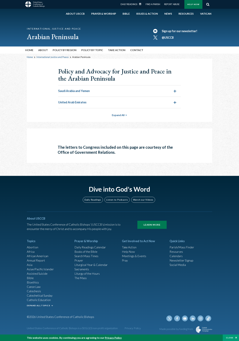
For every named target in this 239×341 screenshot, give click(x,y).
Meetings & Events (134, 256)
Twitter (169, 318)
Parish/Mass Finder (182, 247)
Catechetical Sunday (40, 295)
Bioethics (33, 282)
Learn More (152, 224)
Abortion (32, 247)
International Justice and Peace (52, 57)
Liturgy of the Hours (87, 273)
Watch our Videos (143, 199)
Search (207, 4)
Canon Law (33, 287)
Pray (125, 260)
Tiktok (208, 318)
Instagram (200, 318)
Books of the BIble (85, 251)
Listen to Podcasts (117, 199)
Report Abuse (171, 4)
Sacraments (81, 269)
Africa (30, 251)
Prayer (78, 260)
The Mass (80, 278)
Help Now (193, 4)
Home (29, 50)
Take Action (129, 247)
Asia (29, 265)
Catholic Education (39, 300)
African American (37, 256)
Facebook (177, 318)
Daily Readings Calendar (141, 4)
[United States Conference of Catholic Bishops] (35, 4)
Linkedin (193, 318)
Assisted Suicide (37, 273)
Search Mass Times (86, 256)
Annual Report (36, 260)
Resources (176, 251)
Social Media (178, 265)
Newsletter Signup (181, 260)
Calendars (176, 256)
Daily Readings (129, 4)
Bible (30, 278)
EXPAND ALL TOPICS (38, 305)
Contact (136, 50)
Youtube (185, 318)
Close (229, 337)
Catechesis (34, 291)
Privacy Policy (133, 328)
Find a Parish (153, 4)
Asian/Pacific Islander (40, 269)
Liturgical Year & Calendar (91, 265)
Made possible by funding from (176, 328)
